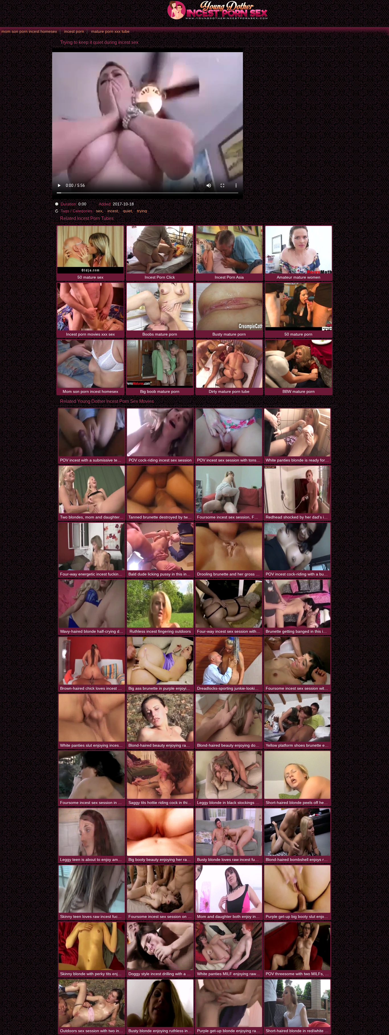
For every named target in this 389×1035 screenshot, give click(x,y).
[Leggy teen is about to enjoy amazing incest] (92, 832)
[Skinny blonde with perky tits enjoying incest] (92, 946)
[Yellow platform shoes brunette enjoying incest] (297, 718)
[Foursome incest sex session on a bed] (160, 889)
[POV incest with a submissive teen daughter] (92, 432)
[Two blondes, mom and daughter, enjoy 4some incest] (92, 489)
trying (142, 211)
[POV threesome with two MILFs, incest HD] (297, 946)
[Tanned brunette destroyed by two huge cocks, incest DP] (160, 489)
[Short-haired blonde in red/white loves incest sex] (297, 1003)
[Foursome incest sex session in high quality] (92, 775)
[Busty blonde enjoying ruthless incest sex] (160, 1003)
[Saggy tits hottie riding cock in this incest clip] (160, 775)
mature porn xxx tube (110, 31)
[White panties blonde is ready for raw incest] (297, 432)
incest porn (74, 31)
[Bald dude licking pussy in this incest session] (160, 546)
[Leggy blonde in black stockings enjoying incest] (229, 775)
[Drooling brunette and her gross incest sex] (229, 546)
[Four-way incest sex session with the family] (229, 603)
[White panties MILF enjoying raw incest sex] (229, 946)
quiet (127, 211)
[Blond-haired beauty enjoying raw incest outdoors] (160, 718)
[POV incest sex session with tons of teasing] (229, 432)
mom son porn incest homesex (29, 31)
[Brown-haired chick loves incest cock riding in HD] (92, 661)
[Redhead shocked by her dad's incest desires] (297, 489)
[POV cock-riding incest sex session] (160, 432)
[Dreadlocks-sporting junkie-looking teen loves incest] (229, 661)
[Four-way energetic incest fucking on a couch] (92, 546)
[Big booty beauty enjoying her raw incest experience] (160, 832)
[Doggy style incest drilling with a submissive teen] (160, 946)
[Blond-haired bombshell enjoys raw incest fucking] (297, 832)
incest (112, 211)
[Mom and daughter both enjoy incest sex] (229, 889)
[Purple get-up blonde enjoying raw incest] (229, 1003)
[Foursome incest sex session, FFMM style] (229, 489)
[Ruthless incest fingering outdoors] (160, 603)
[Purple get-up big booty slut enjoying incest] (297, 889)
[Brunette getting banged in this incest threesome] (297, 603)
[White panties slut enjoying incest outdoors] (92, 718)
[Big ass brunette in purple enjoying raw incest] (160, 661)
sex (99, 211)
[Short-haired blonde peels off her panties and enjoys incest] (297, 775)
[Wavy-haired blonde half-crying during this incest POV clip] (92, 603)
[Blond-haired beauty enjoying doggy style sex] (229, 718)
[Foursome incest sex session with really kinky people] (297, 661)
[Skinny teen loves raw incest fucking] (92, 889)
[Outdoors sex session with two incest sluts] (92, 1003)
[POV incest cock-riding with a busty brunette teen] (297, 546)
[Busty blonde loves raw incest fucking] (229, 832)
